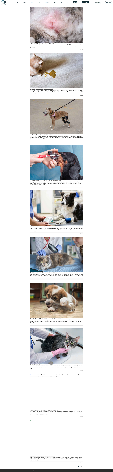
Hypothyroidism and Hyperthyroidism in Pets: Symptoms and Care (44, 410)
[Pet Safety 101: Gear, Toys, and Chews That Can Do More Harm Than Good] (56, 300)
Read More (81, 49)
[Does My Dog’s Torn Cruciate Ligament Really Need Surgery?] (56, 116)
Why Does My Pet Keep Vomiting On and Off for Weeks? (41, 89)
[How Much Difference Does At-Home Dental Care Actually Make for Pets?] (56, 162)
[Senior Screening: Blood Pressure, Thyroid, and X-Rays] (56, 208)
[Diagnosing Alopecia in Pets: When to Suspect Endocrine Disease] (56, 254)
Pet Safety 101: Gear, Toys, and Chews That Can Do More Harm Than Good (45, 318)
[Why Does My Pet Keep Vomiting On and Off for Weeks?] (56, 70)
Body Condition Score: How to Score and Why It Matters (41, 364)
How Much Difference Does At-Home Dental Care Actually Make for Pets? (45, 180)
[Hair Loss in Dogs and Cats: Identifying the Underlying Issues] (56, 437)
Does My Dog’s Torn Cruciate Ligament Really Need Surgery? (42, 134)
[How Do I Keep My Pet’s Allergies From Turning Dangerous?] (56, 25)
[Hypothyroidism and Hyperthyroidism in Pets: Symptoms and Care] (56, 392)
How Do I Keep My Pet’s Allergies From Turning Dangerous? (42, 43)
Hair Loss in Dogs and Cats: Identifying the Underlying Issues (42, 456)
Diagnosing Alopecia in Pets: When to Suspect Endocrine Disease (43, 272)
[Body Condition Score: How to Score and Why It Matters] (56, 346)
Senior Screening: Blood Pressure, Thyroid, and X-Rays (41, 227)
